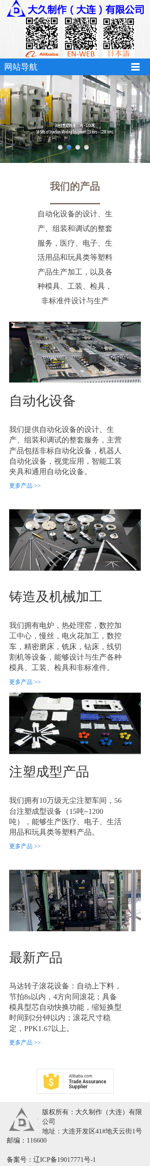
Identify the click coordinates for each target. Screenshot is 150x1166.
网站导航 (21, 66)
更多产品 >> (25, 486)
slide (60, 147)
